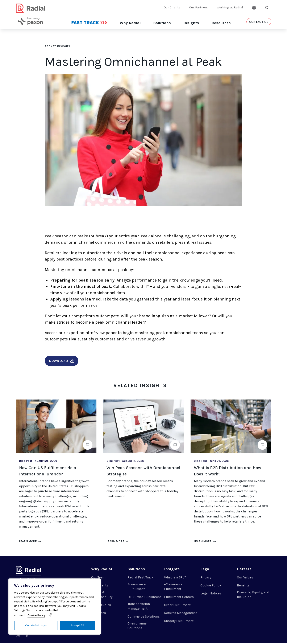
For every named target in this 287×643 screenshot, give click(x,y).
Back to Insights (57, 46)
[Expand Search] (267, 7)
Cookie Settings (36, 625)
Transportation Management (139, 606)
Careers (244, 569)
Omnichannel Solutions (137, 625)
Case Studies (101, 605)
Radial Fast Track (140, 577)
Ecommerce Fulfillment (137, 586)
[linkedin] (18, 635)
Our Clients (172, 7)
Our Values (245, 577)
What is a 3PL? (175, 577)
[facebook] (27, 635)
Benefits (243, 585)
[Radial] (30, 19)
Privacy (205, 577)
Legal (205, 569)
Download (58, 361)
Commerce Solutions (144, 616)
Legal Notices (210, 593)
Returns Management (180, 613)
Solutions (162, 23)
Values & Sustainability (101, 594)
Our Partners (198, 7)
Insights (191, 23)
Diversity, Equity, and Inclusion (253, 594)
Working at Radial (230, 7)
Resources (221, 23)
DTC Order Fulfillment (144, 597)
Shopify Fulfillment (179, 621)
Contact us (259, 22)
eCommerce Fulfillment (173, 586)
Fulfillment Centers (179, 597)
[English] (254, 7)
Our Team (98, 577)
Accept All (77, 625)
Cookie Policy (36, 615)
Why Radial (130, 23)
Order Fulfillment (177, 605)
